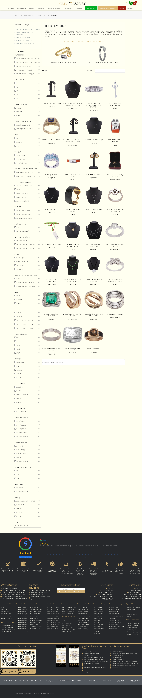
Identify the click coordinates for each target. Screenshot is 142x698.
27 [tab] (117, 555)
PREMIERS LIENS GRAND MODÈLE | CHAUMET (115, 280)
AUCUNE (26, 446)
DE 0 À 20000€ (26, 433)
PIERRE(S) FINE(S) (26, 461)
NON (26, 279)
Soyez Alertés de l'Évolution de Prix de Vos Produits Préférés (66, 571)
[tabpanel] (82, 543)
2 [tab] (45, 555)
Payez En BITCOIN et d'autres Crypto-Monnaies (80, 571)
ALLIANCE (26, 387)
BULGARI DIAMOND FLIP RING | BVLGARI (115, 211)
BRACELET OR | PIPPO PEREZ (51, 244)
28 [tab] (120, 555)
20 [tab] (97, 555)
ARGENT (26, 142)
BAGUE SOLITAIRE (26, 201)
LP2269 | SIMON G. (51, 175)
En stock (26, 488)
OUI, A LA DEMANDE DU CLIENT (26, 172)
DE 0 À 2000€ (26, 425)
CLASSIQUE (26, 258)
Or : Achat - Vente (7, 604)
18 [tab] (91, 555)
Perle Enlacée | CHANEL (93, 175)
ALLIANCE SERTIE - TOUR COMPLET (26, 186)
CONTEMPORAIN (26, 163)
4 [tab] (51, 555)
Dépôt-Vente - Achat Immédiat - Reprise (83, 41)
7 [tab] (59, 555)
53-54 (26, 349)
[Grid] (43, 71)
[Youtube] (38, 588)
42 (26, 91)
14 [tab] (80, 555)
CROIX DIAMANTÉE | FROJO (93, 140)
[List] (46, 71)
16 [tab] (85, 555)
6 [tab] (56, 555)
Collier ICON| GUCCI (51, 210)
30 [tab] (126, 555)
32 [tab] (85, 557)
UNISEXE (26, 303)
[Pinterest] (35, 588)
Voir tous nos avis (25, 557)
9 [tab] (65, 555)
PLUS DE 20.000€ (26, 437)
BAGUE (26, 189)
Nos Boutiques (63, 680)
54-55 (26, 353)
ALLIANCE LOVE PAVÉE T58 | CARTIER (51, 350)
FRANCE (26, 112)
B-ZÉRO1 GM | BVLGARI (115, 314)
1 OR (26, 471)
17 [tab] (88, 555)
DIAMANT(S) (26, 450)
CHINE (26, 108)
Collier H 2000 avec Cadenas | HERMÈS (72, 245)
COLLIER (26, 403)
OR (26, 146)
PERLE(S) (26, 458)
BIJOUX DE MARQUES (22, 25)
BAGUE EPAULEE (26, 193)
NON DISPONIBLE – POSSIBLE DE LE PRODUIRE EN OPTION (26, 286)
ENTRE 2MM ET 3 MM (26, 210)
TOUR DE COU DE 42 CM (26, 328)
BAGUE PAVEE (26, 197)
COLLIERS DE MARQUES (24, 40)
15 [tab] (82, 555)
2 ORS (26, 475)
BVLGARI (26, 366)
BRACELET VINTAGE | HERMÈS (72, 211)
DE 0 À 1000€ (26, 421)
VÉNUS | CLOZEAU (93, 349)
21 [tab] (100, 555)
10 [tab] (68, 555)
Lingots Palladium (68, 604)
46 (26, 99)
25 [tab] (111, 555)
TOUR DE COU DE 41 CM (26, 324)
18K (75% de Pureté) (26, 125)
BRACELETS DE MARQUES (25, 37)
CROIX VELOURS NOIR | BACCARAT (94, 280)
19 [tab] (94, 555)
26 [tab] (114, 555)
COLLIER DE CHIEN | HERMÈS (115, 141)
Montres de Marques (116, 604)
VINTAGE (26, 269)
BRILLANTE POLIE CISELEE (26, 248)
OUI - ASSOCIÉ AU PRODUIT (26, 176)
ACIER (26, 138)
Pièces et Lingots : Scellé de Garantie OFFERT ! (23, 570)
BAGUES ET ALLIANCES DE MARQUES (25, 33)
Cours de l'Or (7, 680)
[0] (134, 3)
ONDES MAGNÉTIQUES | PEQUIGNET (94, 245)
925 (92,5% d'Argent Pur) (26, 129)
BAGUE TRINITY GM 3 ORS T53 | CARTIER (94, 315)
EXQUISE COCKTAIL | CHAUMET (51, 315)
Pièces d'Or (34, 604)
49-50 (26, 337)
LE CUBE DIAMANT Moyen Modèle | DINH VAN (72, 104)
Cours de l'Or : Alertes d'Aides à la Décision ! (38, 570)
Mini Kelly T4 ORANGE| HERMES (72, 176)
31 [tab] (129, 555)
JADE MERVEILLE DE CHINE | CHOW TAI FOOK (72, 280)
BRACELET (26, 399)
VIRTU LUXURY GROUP (135, 681)
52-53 (26, 345)
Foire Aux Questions (50, 681)
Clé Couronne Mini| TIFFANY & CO (51, 280)
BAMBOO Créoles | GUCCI (51, 103)
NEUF (26, 227)
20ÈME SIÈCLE (26, 155)
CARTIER (26, 370)
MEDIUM (26, 317)
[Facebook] (32, 588)
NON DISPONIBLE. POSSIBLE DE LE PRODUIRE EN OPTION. (26, 282)
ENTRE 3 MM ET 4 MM (26, 214)
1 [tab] (42, 555)
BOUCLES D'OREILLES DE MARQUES (28, 29)
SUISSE (26, 116)
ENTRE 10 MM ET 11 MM (26, 218)
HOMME (26, 299)
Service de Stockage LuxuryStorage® (52, 570)
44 (26, 95)
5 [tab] (53, 555)
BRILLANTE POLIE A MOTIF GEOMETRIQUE (26, 244)
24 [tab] (109, 555)
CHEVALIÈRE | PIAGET (72, 349)
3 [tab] (48, 555)
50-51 (26, 341)
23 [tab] (106, 555)
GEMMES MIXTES (26, 454)
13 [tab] (77, 555)
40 (26, 87)
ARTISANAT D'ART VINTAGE (26, 501)
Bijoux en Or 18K (83, 604)
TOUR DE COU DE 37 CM (26, 320)
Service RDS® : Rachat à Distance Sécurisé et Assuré (93, 571)
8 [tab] (62, 555)
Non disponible (26, 492)
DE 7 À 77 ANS (26, 412)
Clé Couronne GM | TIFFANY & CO (115, 104)
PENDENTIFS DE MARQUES (25, 43)
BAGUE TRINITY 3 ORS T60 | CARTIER (72, 315)
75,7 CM (26, 313)
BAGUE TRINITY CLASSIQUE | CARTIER (114, 176)
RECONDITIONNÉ (26, 231)
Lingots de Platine (7, 622)
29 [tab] (123, 555)
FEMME (26, 296)
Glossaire (92, 680)
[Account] (126, 4)
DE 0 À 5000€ (26, 429)
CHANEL (26, 374)
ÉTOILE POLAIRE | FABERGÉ (51, 140)
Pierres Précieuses (132, 620)
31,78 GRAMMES (26, 159)
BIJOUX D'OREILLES (26, 395)
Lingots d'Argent (52, 604)
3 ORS (26, 478)
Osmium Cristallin (68, 616)
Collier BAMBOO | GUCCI (94, 210)
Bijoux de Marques (100, 604)
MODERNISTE (26, 265)
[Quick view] (51, 89)
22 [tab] (103, 555)
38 (26, 83)
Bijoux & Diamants (132, 604)
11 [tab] (71, 555)
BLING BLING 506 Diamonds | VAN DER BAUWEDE (93, 105)
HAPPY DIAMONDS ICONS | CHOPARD (115, 245)
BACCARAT (26, 362)
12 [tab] (74, 555)
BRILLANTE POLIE (26, 241)
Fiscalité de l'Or (35, 680)
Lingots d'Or (21, 604)
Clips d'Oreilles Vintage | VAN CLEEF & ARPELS (72, 141)
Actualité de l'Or (21, 680)
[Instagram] (30, 588)
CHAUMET (26, 378)
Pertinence (109, 71)
